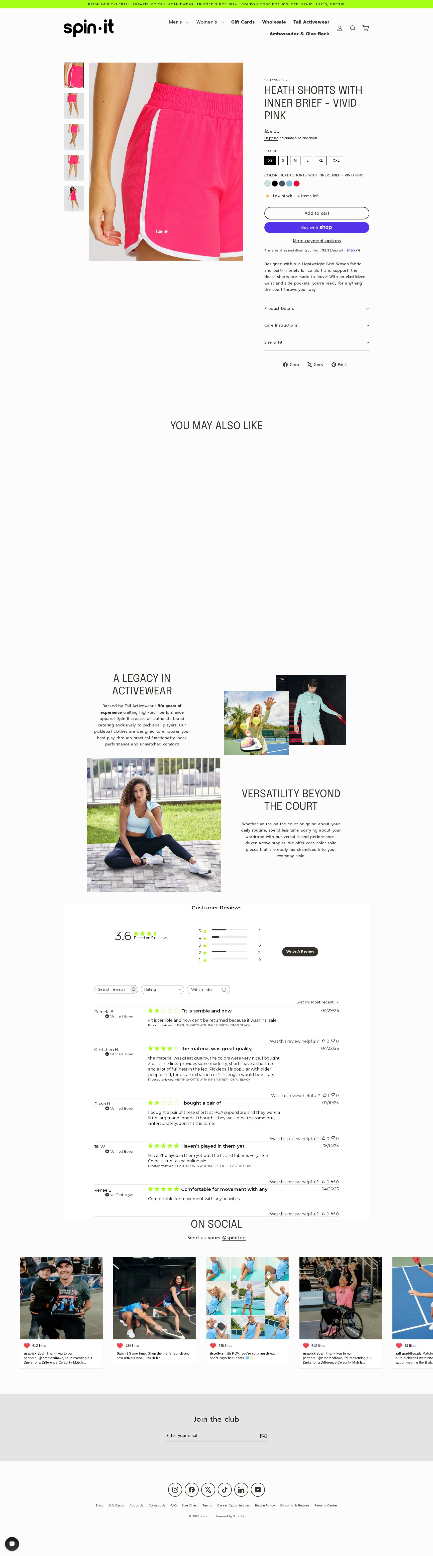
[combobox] (162, 989)
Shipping (271, 138)
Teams (207, 1505)
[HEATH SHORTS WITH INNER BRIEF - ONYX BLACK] (275, 183)
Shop (99, 1505)
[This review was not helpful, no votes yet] (333, 1041)
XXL (336, 159)
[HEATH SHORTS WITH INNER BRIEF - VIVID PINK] (296, 183)
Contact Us (157, 1505)
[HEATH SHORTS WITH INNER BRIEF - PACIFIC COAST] (289, 183)
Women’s (207, 22)
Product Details (279, 308)
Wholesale (274, 22)
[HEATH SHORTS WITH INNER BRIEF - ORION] (282, 183)
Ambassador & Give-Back (299, 33)
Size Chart (190, 1505)
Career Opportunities (233, 1505)
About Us (136, 1505)
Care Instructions (280, 325)
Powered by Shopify (230, 1516)
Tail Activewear (311, 22)
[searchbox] (111, 989)
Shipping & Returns (295, 1505)
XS (270, 159)
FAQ (173, 1505)
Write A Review (300, 951)
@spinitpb (234, 1237)
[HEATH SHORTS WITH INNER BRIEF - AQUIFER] (267, 183)
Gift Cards (243, 22)
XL (320, 159)
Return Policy (265, 1505)
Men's (176, 22)
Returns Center (325, 1505)
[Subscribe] (263, 1436)
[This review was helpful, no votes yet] (323, 1041)
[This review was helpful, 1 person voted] (325, 1095)
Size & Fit (273, 342)
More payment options (317, 240)
